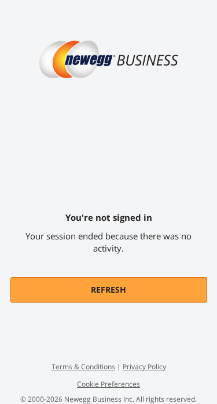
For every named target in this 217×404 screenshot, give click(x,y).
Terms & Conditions (83, 367)
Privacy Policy (144, 367)
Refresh (108, 289)
